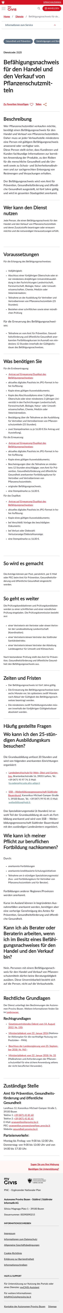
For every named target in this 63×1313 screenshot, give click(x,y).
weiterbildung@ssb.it (19, 802)
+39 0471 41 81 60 (24, 1115)
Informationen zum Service (19, 25)
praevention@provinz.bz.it (24, 1122)
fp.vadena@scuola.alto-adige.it (24, 783)
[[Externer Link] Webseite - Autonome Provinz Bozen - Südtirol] (37, 1181)
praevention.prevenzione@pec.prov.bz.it (29, 1126)
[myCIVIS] (10, 1181)
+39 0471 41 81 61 (24, 1119)
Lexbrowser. (13, 1012)
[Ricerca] (39, 8)
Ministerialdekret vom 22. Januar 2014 (28, 1033)
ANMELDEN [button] (53, 8)
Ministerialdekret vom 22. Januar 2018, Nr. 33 (32, 1055)
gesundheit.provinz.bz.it (25, 1129)
